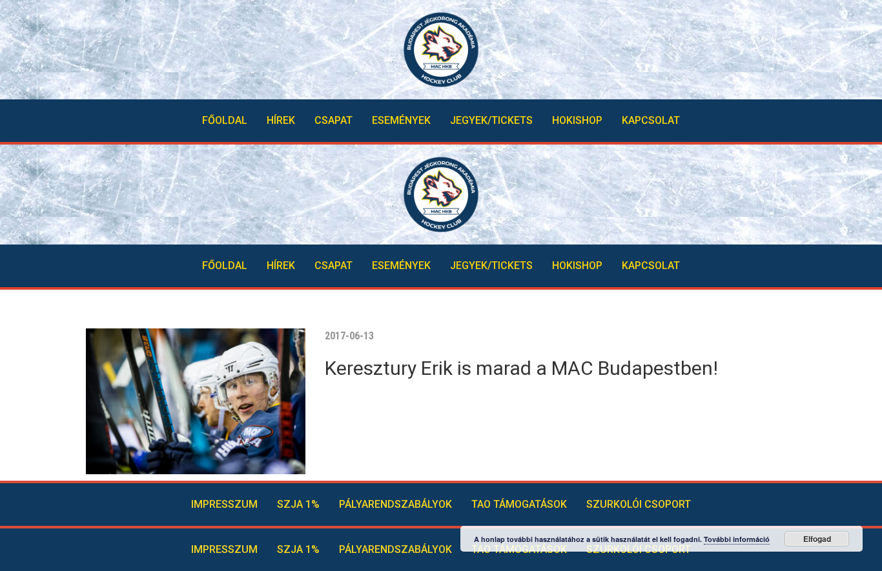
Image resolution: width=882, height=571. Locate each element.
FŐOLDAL (224, 120)
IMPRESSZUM (224, 504)
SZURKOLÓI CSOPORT (638, 504)
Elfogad (817, 539)
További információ (737, 539)
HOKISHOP (577, 120)
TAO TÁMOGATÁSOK (519, 504)
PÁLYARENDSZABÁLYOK (395, 504)
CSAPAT (333, 120)
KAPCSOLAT (651, 120)
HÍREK (281, 120)
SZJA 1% (298, 504)
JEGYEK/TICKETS (491, 120)
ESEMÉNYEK (401, 120)
